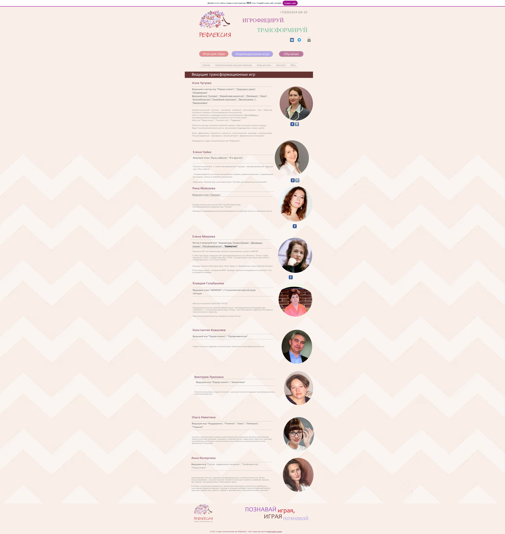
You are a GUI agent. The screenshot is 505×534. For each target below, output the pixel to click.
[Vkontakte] (292, 40)
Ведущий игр (200, 96)
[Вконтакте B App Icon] (297, 124)
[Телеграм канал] (299, 40)
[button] (309, 39)
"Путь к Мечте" (218, 157)
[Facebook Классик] (292, 124)
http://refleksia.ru (251, 115)
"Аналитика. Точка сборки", (234, 242)
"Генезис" (215, 194)
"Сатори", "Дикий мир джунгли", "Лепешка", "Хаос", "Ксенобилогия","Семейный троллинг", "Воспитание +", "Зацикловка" (230, 99)
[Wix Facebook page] (293, 180)
